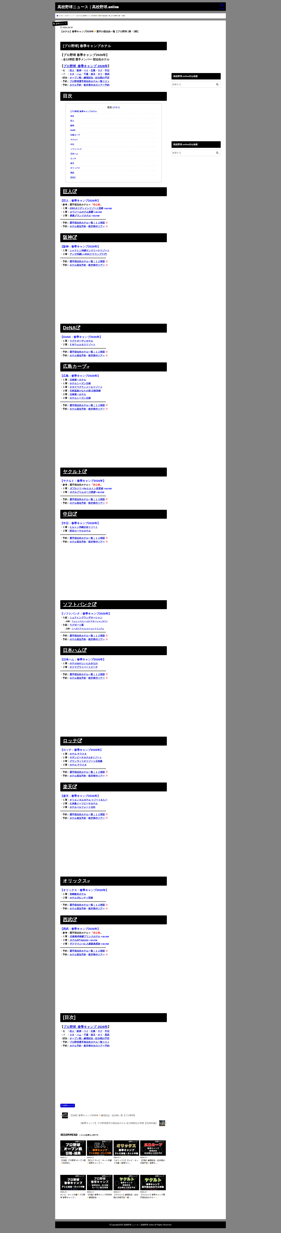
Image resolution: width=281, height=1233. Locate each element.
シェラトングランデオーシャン (86, 617)
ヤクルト (74, 140)
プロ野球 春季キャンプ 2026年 (85, 66)
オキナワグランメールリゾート (86, 387)
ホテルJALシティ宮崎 (81, 897)
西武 (107, 74)
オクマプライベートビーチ (84, 667)
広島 (93, 70)
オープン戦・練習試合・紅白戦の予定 (89, 77)
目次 (72, 116)
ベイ (86, 70)
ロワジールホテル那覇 (81, 212)
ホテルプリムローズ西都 (82, 492)
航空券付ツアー (96, 226)
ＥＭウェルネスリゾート (82, 344)
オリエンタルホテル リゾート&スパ (88, 800)
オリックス (75, 168)
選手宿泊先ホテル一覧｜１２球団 (87, 222)
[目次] (72, 177)
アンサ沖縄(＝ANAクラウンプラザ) (88, 254)
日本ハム (74, 154)
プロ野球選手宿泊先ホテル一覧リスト (89, 81)
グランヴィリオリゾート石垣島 (86, 761)
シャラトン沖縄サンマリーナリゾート (89, 250)
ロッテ (73, 159)
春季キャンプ (68, 1105)
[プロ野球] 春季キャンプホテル (83, 111)
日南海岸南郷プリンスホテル (85, 936)
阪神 (79, 70)
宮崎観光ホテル (78, 894)
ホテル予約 (75, 85)
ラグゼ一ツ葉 (77, 625)
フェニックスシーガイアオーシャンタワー (90, 621)
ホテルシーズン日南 (80, 383)
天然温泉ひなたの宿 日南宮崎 (85, 390)
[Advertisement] (113, 294)
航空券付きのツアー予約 (96, 85)
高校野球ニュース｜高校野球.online (88, 6)
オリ (100, 74)
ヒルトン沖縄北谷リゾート (84, 527)
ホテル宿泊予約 (78, 226)
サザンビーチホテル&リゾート (86, 757)
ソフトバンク (76, 149)
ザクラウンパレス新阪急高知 (85, 943)
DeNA (72, 130)
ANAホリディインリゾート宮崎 (86, 208)
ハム (79, 74)
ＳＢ (72, 74)
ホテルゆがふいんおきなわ (84, 663)
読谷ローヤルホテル (80, 531)
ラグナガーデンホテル (81, 341)
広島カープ (75, 135)
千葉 (86, 74)
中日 (107, 70)
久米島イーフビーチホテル (84, 803)
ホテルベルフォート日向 (82, 807)
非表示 (116, 107)
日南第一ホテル (78, 379)
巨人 (72, 70)
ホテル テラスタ (78, 754)
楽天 (93, 74)
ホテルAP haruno (79, 940)
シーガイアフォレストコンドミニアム (88, 629)
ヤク (100, 70)
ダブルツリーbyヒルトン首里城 (86, 488)
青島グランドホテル (80, 215)
